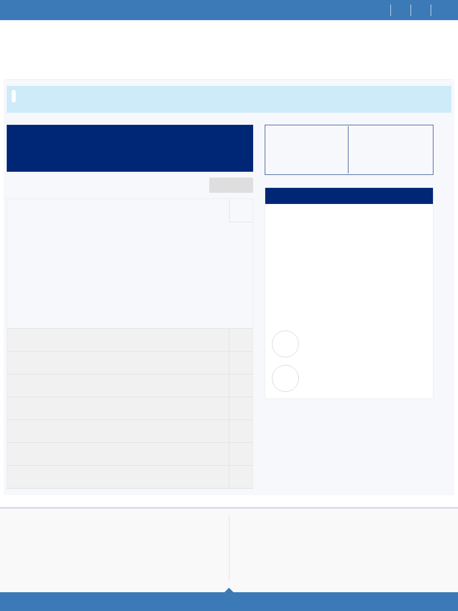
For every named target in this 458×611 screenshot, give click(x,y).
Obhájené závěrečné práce (390, 158)
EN (421, 9)
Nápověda (271, 560)
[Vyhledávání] (401, 10)
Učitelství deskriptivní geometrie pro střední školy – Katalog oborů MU (159, 44)
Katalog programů (106, 95)
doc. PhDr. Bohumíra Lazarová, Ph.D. (353, 347)
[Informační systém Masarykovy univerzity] (23, 10)
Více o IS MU (51, 534)
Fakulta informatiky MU (122, 534)
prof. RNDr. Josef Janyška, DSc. (346, 381)
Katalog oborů (41, 44)
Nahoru (229, 599)
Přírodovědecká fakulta (334, 313)
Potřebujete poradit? (289, 524)
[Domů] (381, 10)
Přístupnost (380, 570)
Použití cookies (394, 560)
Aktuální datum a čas (392, 534)
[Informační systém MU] (10, 43)
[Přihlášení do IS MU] (441, 10)
